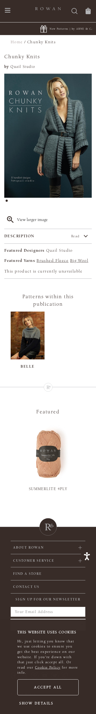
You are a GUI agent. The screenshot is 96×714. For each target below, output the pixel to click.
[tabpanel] (48, 136)
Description (42, 236)
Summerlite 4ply (48, 489)
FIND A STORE (27, 574)
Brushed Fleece (53, 260)
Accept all (48, 687)
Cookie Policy (48, 667)
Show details (36, 703)
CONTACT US (26, 587)
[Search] (74, 11)
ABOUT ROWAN (28, 547)
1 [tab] (8, 202)
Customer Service (33, 560)
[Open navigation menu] (7, 10)
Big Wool (79, 260)
